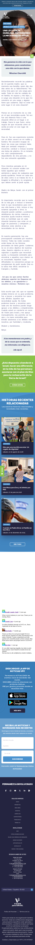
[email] (16, 56)
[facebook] (20, 56)
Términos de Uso (22, 766)
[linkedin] (27, 56)
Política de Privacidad (10, 911)
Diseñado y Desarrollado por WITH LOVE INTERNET (17, 940)
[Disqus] (17, 583)
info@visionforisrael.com (18, 863)
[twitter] (23, 56)
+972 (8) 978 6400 (18, 876)
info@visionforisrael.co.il (18, 875)
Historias (6, 443)
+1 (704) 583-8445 (18, 865)
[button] (31, 15)
